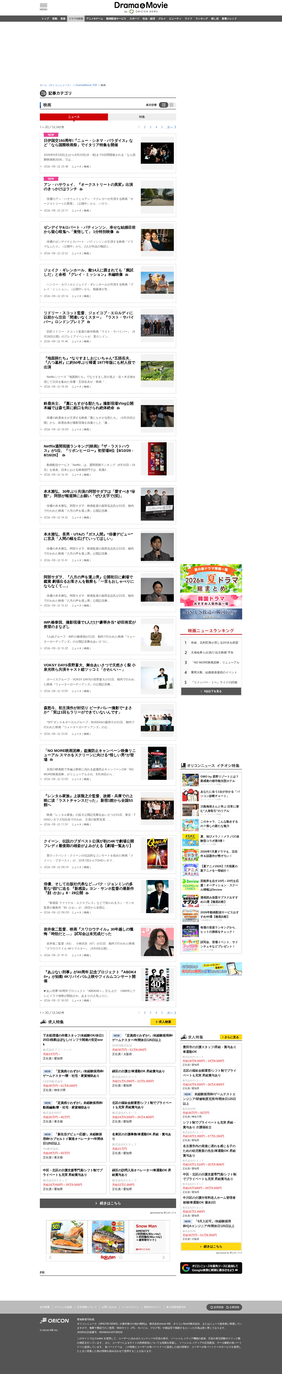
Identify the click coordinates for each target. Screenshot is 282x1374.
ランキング (202, 18)
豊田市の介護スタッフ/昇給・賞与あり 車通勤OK (209, 1049)
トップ (45, 18)
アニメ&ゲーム (94, 18)
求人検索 (165, 1021)
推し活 (215, 18)
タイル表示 (171, 104)
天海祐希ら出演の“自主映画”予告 (212, 652)
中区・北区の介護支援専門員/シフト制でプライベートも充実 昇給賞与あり (209, 1176)
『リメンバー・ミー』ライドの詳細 (214, 682)
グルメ (162, 18)
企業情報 (234, 1307)
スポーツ (134, 18)
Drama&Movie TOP (86, 85)
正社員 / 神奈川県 (73, 1080)
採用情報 (219, 1307)
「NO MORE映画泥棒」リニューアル (215, 662)
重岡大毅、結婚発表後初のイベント (214, 672)
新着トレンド (229, 18)
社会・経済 (149, 18)
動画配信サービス (116, 18)
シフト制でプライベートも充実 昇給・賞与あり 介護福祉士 (209, 1125)
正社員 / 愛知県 (73, 1047)
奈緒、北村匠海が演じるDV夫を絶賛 (214, 642)
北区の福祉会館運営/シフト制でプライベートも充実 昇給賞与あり (209, 1073)
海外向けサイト (152, 1307)
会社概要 (45, 1307)
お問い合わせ (109, 1307)
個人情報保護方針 (176, 1307)
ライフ (188, 18)
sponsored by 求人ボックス (163, 1213)
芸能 (54, 18)
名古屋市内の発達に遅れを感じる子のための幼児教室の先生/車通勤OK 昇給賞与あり (209, 1150)
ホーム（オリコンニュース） (56, 85)
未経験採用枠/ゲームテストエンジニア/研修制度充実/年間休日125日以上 (209, 1098)
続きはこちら (110, 1203)
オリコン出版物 (63, 1307)
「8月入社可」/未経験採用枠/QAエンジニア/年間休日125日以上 (209, 1223)
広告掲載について (87, 1307)
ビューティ (175, 18)
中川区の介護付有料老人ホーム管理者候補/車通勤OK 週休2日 (209, 1200)
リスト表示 (163, 104)
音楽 (62, 18)
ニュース (74, 117)
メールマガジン (130, 1307)
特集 (142, 117)
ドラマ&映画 (76, 18)
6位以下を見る (213, 691)
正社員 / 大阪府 (142, 1045)
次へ (170, 127)
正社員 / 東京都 (73, 1112)
